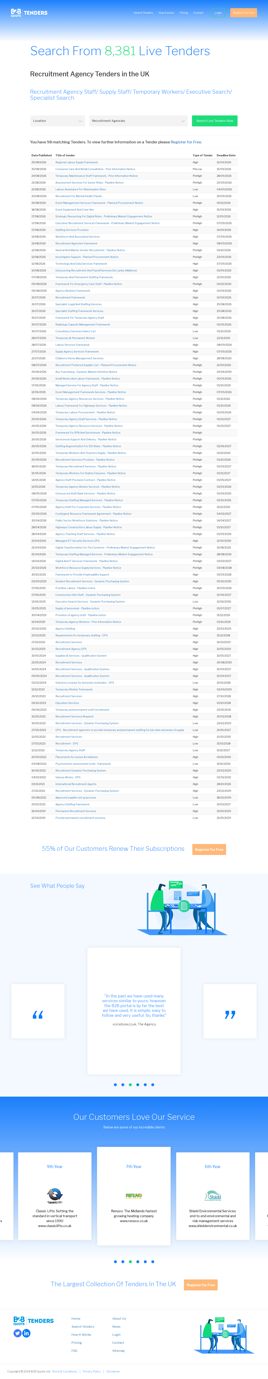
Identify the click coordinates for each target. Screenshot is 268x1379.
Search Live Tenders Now (214, 121)
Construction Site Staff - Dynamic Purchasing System (88, 594)
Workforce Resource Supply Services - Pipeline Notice (88, 567)
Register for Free (186, 142)
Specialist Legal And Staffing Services (78, 304)
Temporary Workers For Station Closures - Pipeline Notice (90, 473)
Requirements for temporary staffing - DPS (81, 635)
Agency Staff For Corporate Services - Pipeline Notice (88, 506)
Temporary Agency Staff (70, 750)
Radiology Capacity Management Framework (82, 324)
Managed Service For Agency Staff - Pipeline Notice (87, 385)
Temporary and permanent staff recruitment (82, 709)
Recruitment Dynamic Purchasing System (80, 770)
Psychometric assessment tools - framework (83, 763)
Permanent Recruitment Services (75, 811)
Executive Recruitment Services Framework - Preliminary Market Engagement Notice (107, 223)
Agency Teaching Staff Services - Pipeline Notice (85, 534)
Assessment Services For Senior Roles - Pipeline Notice (89, 182)
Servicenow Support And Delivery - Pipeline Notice (85, 439)
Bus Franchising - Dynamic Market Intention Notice (86, 371)
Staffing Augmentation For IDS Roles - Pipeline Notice (88, 446)
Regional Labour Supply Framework (76, 162)
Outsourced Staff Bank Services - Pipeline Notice (85, 493)
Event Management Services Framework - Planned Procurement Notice (99, 202)
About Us (119, 1318)
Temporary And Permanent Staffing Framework (84, 277)
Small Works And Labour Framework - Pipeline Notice (87, 378)
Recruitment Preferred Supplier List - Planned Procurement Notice (95, 365)
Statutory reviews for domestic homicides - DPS (84, 682)
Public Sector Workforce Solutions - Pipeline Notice (86, 520)
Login (218, 12)
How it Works (81, 1334)
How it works (166, 12)
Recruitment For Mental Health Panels (78, 196)
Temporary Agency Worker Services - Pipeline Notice (87, 486)
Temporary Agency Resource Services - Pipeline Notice (89, 425)
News (116, 1326)
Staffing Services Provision (72, 229)
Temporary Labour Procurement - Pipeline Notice (85, 412)
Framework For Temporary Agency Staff (79, 317)
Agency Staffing (65, 628)
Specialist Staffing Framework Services (79, 311)
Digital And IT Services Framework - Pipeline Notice (86, 561)
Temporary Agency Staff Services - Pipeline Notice (86, 419)
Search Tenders (143, 12)
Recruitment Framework (70, 297)
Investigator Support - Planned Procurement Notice (87, 256)
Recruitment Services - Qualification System (82, 669)
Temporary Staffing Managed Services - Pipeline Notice (89, 500)
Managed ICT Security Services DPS (77, 540)
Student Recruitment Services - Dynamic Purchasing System (92, 581)
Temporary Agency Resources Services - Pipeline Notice (89, 398)
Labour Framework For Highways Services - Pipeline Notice (91, 405)
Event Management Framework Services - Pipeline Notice (90, 392)
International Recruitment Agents (75, 784)
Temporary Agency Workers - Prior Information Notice (88, 621)
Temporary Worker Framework (74, 689)
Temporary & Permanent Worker (75, 338)
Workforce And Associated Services (77, 236)
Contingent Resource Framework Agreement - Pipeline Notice (93, 513)
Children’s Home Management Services (79, 358)
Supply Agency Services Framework (77, 351)
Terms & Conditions (64, 1371)
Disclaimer (113, 1371)
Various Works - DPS (68, 777)
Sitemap (118, 1351)
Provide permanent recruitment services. (80, 817)
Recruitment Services (68, 642)
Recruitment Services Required (74, 716)
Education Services (67, 702)
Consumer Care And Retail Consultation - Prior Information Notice (95, 169)
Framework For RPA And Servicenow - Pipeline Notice (88, 432)
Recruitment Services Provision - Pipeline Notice (85, 459)
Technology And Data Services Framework (81, 263)
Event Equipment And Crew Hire (74, 209)
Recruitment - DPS (66, 743)
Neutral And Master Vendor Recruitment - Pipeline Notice (90, 250)
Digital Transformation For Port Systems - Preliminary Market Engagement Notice (105, 547)
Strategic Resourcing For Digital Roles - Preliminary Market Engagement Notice (103, 216)
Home (75, 1318)
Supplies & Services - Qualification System (81, 655)
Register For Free (243, 12)
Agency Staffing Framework (72, 804)
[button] (115, 1084)
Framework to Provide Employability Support (82, 574)
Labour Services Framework (72, 344)
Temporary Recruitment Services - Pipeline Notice (85, 466)
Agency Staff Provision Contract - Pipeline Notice (85, 479)
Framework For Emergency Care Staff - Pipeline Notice (88, 283)
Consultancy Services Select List (75, 331)
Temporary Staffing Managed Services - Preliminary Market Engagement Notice (104, 554)
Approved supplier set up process (75, 797)
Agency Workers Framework (72, 290)
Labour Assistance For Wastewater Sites (80, 189)
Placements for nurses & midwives (76, 757)
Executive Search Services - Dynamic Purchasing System (90, 601)
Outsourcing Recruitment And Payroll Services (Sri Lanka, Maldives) (96, 270)
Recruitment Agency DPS (71, 648)
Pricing (184, 12)
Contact (198, 12)
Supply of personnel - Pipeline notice (77, 608)
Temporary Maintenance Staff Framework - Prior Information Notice (96, 175)
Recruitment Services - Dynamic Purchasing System (87, 790)
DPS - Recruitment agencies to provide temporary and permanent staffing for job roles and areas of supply (119, 730)
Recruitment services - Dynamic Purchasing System (87, 723)
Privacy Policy (92, 1371)
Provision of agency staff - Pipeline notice (80, 615)
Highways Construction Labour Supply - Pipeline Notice (88, 527)
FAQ (74, 1351)
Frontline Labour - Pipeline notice (75, 588)
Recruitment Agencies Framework (76, 243)
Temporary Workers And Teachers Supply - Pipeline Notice (90, 452)
